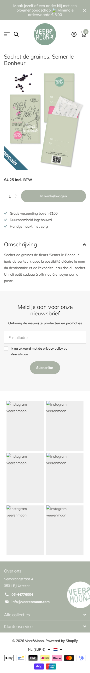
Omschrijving (20, 244)
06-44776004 (22, 594)
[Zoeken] (16, 34)
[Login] (73, 34)
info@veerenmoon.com (31, 601)
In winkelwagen (53, 196)
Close (84, 10)
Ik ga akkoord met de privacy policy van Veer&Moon (40, 351)
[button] (17, 191)
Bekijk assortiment (7, 34)
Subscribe (45, 367)
